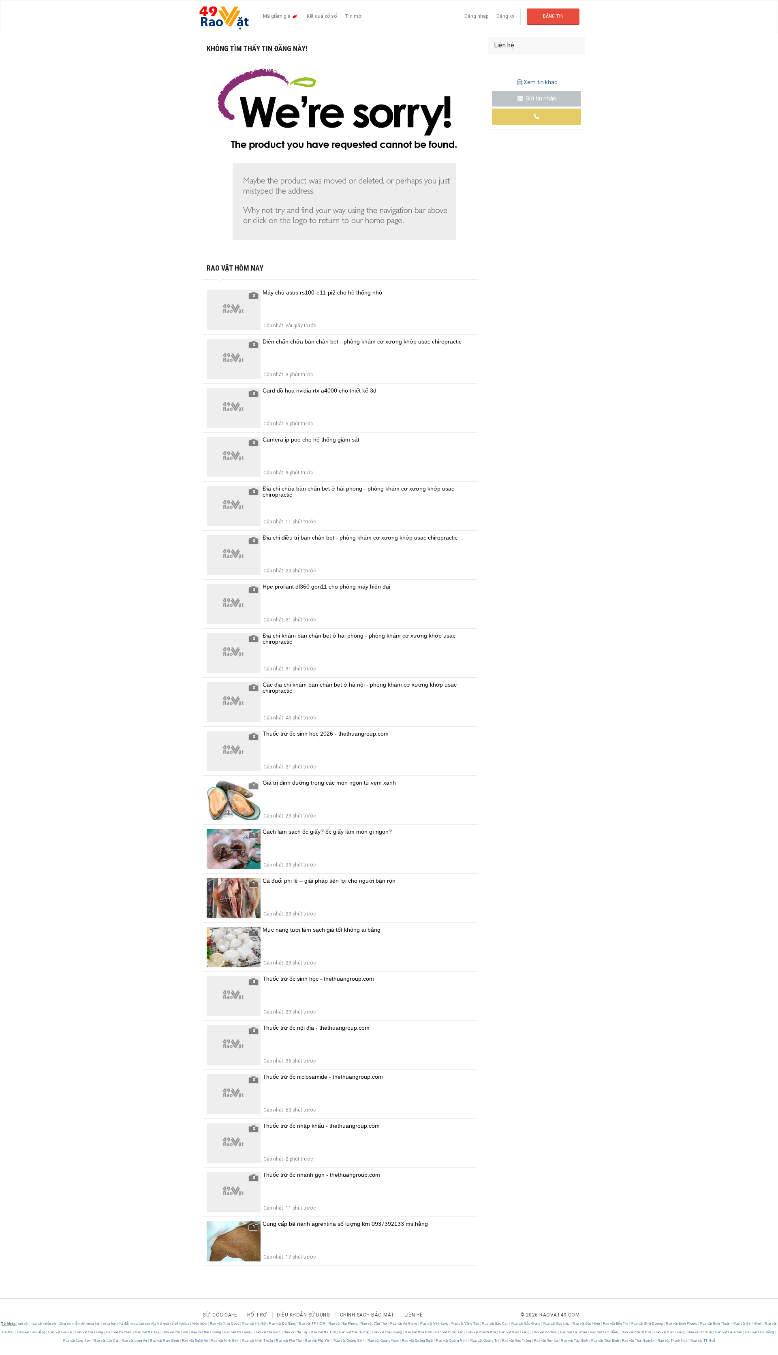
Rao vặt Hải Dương (206, 1332)
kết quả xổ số (168, 1323)
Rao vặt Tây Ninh (574, 1340)
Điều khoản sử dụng (303, 1315)
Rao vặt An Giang (403, 1323)
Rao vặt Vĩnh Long (434, 1323)
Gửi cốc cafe (220, 1315)
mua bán (93, 1323)
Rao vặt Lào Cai (106, 1340)
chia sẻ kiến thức (193, 1323)
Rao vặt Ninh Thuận (257, 1340)
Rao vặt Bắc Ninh (586, 1323)
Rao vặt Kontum (544, 1332)
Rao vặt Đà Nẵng (282, 1323)
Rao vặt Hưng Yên (449, 1332)
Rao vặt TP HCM (312, 1323)
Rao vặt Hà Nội (254, 1323)
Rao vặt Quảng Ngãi (417, 1340)
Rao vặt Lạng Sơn (77, 1340)
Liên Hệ (413, 1315)
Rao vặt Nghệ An (195, 1340)
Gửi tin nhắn (540, 98)
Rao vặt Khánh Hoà (482, 1332)
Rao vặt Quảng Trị (484, 1340)
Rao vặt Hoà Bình (418, 1332)
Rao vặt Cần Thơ (373, 1323)
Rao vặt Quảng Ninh (451, 1340)
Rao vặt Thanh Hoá (672, 1340)
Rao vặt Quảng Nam (383, 1340)
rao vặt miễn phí (44, 1323)
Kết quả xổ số (322, 16)
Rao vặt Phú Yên (318, 1340)
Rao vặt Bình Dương (647, 1323)
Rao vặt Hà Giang (89, 1332)
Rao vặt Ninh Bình (225, 1340)
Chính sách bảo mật (367, 1315)
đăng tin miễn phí (72, 1323)
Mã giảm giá (277, 16)
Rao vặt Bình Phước (681, 1323)
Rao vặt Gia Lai (60, 1332)
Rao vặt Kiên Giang (514, 1332)
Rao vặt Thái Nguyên (638, 1340)
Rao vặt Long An (134, 1340)
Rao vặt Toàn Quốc (224, 1323)
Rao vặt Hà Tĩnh (175, 1332)
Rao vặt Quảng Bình (349, 1340)
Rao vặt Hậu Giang (387, 1332)
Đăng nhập (476, 16)
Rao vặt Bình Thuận (715, 1323)
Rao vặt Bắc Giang (525, 1323)
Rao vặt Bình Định (748, 1323)
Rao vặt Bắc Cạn (495, 1323)
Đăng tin (553, 16)
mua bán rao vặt (143, 1323)
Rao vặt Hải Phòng (343, 1323)
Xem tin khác (541, 82)
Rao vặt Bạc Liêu (556, 1323)
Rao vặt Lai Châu (573, 1332)
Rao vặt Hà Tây (147, 1332)
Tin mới (354, 16)
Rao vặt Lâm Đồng (604, 1332)
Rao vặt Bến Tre (615, 1323)
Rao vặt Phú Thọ (289, 1340)
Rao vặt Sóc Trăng (516, 1340)
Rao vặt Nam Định (164, 1340)
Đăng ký (505, 16)
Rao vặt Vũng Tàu (465, 1323)
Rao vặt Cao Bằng (31, 1332)
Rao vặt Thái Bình (605, 1340)
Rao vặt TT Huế (702, 1340)
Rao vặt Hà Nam (119, 1332)
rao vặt (23, 1323)
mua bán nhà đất (116, 1323)
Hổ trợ (257, 1315)
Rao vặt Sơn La (546, 1340)
